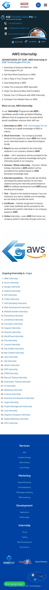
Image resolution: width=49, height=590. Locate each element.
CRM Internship (11, 373)
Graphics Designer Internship (17, 414)
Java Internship (11, 356)
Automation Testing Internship (17, 381)
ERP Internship (11, 369)
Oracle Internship (11, 365)
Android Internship (12, 290)
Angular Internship (12, 327)
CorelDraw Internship (13, 319)
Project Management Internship (18, 406)
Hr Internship (10, 385)
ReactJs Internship (12, 332)
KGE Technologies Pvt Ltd (16, 62)
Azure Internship (11, 282)
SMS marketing (24, 497)
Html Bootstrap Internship (15, 303)
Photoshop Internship (13, 315)
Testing (24, 537)
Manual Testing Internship (15, 377)
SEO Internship (11, 422)
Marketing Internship (13, 389)
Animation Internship (13, 323)
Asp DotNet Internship (14, 348)
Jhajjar (28, 273)
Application (24, 512)
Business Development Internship (19, 398)
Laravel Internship (12, 344)
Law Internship (10, 410)
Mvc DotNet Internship (14, 352)
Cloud (24, 532)
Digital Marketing (24, 482)
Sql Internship (10, 361)
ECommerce (24, 547)
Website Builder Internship (16, 311)
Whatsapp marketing (24, 492)
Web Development (24, 542)
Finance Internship (12, 394)
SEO (24, 452)
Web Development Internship (17, 307)
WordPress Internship (13, 336)
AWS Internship (11, 278)
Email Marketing (24, 487)
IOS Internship (10, 294)
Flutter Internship (11, 299)
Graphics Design (24, 457)
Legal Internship (11, 402)
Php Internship (10, 340)
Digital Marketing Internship (16, 418)
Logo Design (24, 467)
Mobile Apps (24, 517)
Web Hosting (24, 462)
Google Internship (12, 286)
